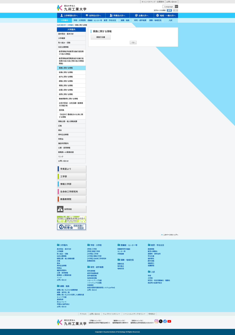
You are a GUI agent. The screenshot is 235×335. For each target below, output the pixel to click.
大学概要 (61, 38)
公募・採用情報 (64, 148)
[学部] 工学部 (92, 249)
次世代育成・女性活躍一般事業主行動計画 (71, 104)
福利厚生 (151, 258)
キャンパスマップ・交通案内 (153, 2)
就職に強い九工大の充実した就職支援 (70, 295)
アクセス (83, 314)
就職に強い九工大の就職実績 (67, 290)
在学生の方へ (95, 16)
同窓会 (60, 139)
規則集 (61, 110)
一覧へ (133, 42)
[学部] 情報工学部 (93, 251)
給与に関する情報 (66, 77)
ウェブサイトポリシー (111, 314)
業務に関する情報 (66, 68)
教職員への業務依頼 (66, 152)
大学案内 (64, 20)
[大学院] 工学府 (92, 254)
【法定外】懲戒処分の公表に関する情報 (71, 115)
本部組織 (121, 254)
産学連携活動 (92, 276)
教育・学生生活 (110, 20)
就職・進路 (125, 20)
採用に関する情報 (66, 94)
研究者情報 (91, 271)
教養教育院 (91, 261)
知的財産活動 (92, 278)
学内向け (151, 314)
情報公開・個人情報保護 (67, 121)
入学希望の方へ (71, 16)
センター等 (121, 251)
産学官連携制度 (92, 273)
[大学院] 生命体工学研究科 (96, 258)
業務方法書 (100, 37)
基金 (60, 130)
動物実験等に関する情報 (68, 99)
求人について (61, 302)
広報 (60, 126)
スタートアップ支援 (94, 280)
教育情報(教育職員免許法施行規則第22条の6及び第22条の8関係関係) (71, 60)
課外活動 (151, 261)
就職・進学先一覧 (63, 292)
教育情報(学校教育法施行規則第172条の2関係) (71, 52)
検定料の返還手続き (155, 283)
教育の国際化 (152, 251)
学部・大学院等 (80, 20)
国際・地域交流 (155, 20)
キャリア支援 (61, 297)
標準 (169, 10)
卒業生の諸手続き (63, 304)
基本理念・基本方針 (66, 34)
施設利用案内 (63, 143)
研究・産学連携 (140, 20)
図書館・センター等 (129, 245)
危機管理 (151, 266)
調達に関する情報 (66, 81)
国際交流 (121, 264)
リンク (60, 156)
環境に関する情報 (66, 85)
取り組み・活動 (64, 43)
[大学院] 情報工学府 (94, 256)
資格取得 (60, 299)
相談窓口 (151, 263)
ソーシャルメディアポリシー (134, 314)
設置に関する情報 (66, 90)
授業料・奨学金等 (154, 254)
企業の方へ (143, 16)
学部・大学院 (96, 245)
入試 (170, 20)
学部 (149, 276)
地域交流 (121, 268)
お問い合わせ (171, 2)
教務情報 (151, 249)
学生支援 (151, 256)
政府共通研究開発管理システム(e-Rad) (101, 287)
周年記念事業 (63, 135)
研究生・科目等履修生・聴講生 (159, 280)
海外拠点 (121, 266)
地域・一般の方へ (168, 16)
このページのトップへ (170, 235)
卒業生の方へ (119, 16)
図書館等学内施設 (124, 249)
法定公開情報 (63, 47)
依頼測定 (90, 285)
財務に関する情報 (66, 72)
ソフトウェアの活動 (94, 283)
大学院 (150, 278)
